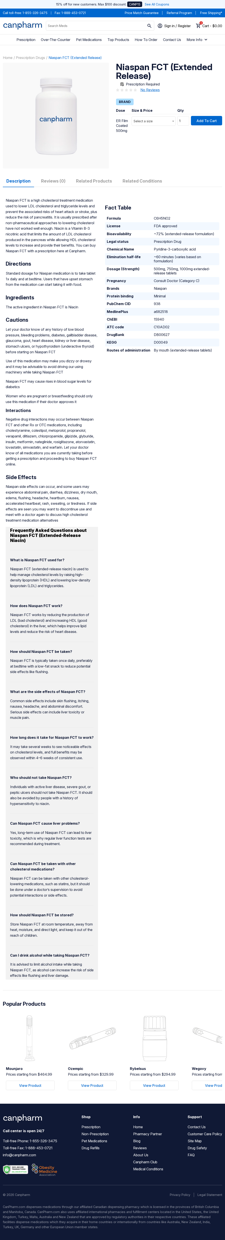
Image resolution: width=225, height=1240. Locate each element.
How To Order (146, 39)
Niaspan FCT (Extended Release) (75, 57)
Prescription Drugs (30, 57)
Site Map (195, 1141)
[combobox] (154, 121)
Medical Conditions (148, 1169)
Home (8, 57)
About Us (140, 1155)
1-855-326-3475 (35, 13)
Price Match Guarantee (142, 13)
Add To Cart (206, 121)
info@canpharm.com (19, 1155)
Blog (136, 1141)
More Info (194, 39)
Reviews (140, 1148)
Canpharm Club (145, 1162)
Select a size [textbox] (143, 121)
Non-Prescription (95, 1134)
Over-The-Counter (55, 39)
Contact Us (172, 39)
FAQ (191, 1155)
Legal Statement (210, 1195)
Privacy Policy (180, 1195)
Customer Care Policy (205, 1134)
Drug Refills (91, 1148)
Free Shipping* (211, 13)
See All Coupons (157, 4)
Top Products (118, 39)
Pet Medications (89, 39)
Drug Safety (197, 1148)
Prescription (25, 39)
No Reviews (150, 90)
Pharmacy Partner (147, 1134)
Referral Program (179, 13)
